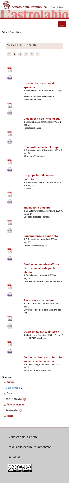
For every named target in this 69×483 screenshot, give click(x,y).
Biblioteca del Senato (22, 437)
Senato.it (14, 457)
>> (37, 54)
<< (9, 54)
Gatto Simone (13, 388)
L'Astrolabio (13, 32)
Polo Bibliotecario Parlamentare (29, 447)
